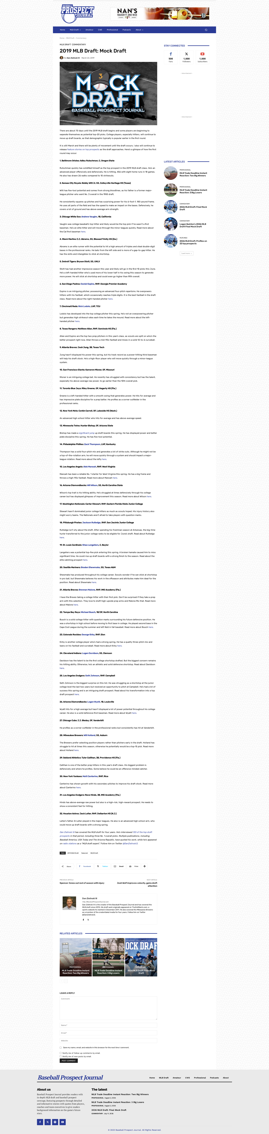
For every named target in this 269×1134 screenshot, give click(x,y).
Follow (186, 52)
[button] (206, 30)
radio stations (69, 843)
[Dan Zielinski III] (62, 58)
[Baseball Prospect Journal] (82, 14)
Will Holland (89, 735)
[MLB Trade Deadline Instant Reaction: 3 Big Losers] (108, 957)
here (83, 231)
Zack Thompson (92, 444)
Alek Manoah (89, 466)
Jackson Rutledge (91, 522)
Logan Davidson (90, 653)
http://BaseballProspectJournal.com (95, 902)
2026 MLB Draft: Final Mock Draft (141, 971)
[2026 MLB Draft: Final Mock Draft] (141, 957)
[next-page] (66, 981)
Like (170, 52)
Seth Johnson (92, 675)
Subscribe (203, 52)
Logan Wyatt (93, 702)
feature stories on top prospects (83, 149)
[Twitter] (88, 919)
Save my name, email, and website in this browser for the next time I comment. (96, 1047)
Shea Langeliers (90, 545)
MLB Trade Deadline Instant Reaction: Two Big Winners (75, 971)
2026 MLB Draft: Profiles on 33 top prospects (193, 242)
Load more (185, 253)
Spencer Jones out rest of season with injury (82, 883)
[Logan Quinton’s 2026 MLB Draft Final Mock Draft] (171, 224)
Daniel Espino (87, 284)
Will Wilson (92, 485)
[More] (145, 866)
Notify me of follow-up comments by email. (81, 1053)
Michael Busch (88, 612)
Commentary (81, 38)
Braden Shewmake (90, 567)
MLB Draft (70, 38)
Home (62, 38)
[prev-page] (61, 981)
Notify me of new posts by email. (76, 1056)
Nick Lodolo (84, 306)
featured (84, 853)
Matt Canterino (90, 776)
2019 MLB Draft (73, 853)
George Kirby (88, 634)
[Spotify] (55, 1122)
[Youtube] (63, 1122)
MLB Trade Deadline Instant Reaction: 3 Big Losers (108, 971)
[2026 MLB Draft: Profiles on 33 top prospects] (171, 241)
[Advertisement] (186, 92)
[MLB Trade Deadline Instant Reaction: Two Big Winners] (76, 957)
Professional (75, 967)
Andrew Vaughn (89, 216)
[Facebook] (83, 919)
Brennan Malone (87, 589)
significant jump (86, 433)
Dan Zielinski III (73, 58)
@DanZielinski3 (130, 843)
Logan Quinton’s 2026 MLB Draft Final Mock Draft (193, 225)
